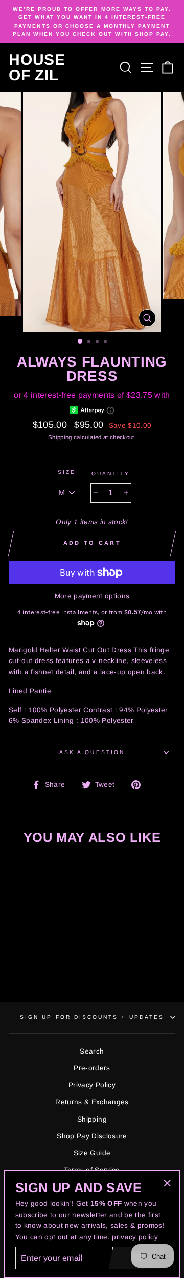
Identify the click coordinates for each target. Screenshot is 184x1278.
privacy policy (135, 1237)
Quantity (110, 473)
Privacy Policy (92, 1085)
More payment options (92, 596)
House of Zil (37, 67)
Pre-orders (92, 1068)
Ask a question (92, 752)
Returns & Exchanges (91, 1102)
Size (67, 472)
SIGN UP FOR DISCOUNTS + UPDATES (92, 1017)
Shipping (60, 437)
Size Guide (92, 1153)
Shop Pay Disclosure (92, 1136)
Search (92, 1051)
